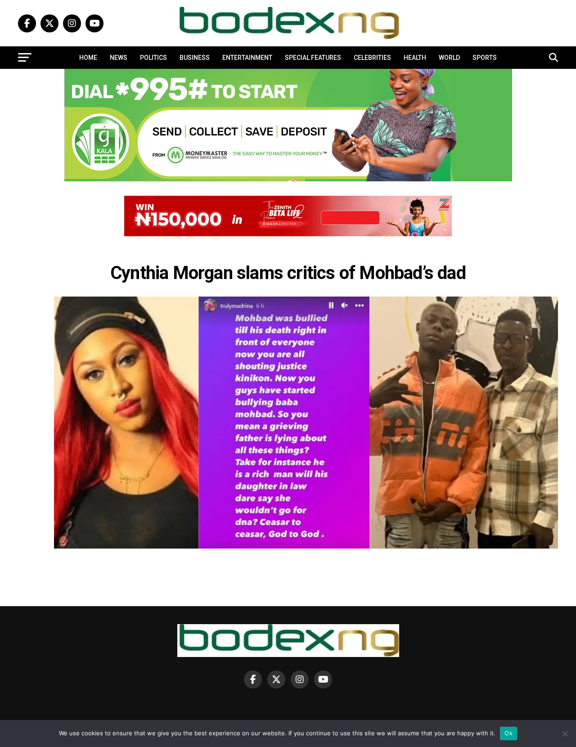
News (118, 57)
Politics (153, 57)
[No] (564, 733)
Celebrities (372, 57)
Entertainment (247, 57)
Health (415, 57)
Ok (508, 733)
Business (195, 57)
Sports (484, 57)
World (449, 57)
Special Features (313, 57)
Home (88, 57)
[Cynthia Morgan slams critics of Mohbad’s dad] (306, 546)
